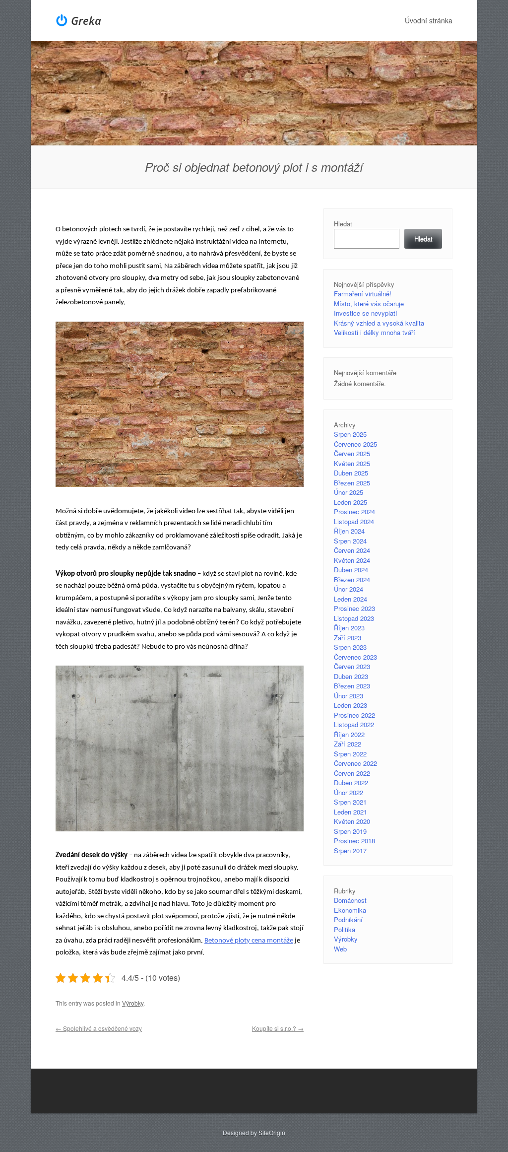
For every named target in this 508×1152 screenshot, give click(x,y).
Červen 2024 (352, 550)
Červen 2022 (352, 773)
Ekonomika (350, 910)
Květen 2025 (352, 463)
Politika (344, 929)
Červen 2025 (352, 453)
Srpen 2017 (350, 850)
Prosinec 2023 (354, 608)
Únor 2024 (348, 589)
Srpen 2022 (350, 753)
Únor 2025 (348, 492)
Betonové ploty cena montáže (248, 941)
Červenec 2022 (355, 763)
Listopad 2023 (354, 618)
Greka (86, 20)
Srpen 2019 (350, 831)
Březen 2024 (352, 579)
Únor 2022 (348, 792)
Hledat (343, 223)
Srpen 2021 (350, 802)
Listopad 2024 (354, 521)
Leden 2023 (350, 705)
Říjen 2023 (349, 627)
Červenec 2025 (355, 444)
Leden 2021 (350, 811)
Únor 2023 (348, 695)
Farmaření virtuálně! (362, 293)
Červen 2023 (352, 666)
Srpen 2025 (350, 434)
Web (340, 948)
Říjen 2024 (349, 531)
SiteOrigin (271, 1132)
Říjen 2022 (349, 734)
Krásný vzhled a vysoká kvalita (379, 323)
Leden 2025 (350, 502)
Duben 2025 (351, 472)
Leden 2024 (350, 599)
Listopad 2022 (354, 724)
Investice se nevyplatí (365, 313)
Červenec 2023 (355, 657)
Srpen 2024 (350, 540)
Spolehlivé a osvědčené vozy (99, 1028)
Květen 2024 (352, 560)
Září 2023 (347, 637)
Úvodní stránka (428, 20)
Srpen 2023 (350, 647)
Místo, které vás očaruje (369, 303)
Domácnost (350, 900)
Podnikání (348, 919)
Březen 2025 (352, 482)
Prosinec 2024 (354, 511)
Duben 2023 (351, 676)
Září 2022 (347, 743)
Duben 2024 (351, 569)
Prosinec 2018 (354, 840)
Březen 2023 (352, 685)
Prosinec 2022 (354, 715)
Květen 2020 (352, 821)
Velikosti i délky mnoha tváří (374, 332)
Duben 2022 (351, 782)
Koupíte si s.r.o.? (278, 1028)
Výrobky (132, 1003)
